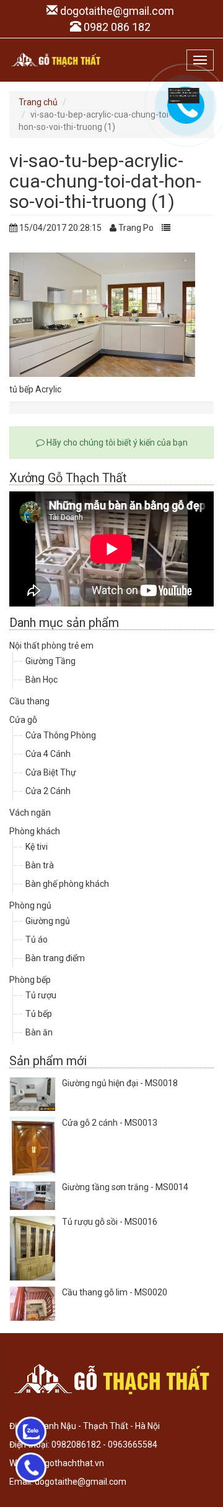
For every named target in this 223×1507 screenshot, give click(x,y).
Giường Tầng (50, 661)
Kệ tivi (36, 847)
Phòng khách (34, 831)
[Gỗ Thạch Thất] (56, 60)
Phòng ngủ (30, 905)
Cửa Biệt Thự (50, 772)
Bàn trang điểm (55, 958)
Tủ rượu (40, 995)
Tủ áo (36, 939)
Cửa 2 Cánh (48, 791)
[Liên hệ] (183, 95)
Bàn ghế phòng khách (67, 884)
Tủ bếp (38, 1014)
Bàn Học (41, 679)
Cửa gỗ (23, 720)
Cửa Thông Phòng (60, 735)
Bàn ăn (39, 1032)
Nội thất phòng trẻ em (51, 645)
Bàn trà (39, 865)
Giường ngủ (47, 921)
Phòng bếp (30, 980)
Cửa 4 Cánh (48, 754)
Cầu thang (29, 701)
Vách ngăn (30, 813)
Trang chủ (38, 102)
